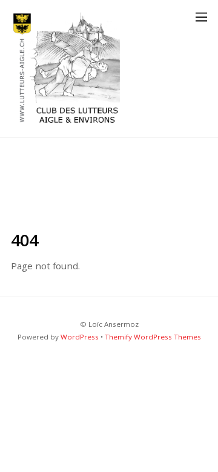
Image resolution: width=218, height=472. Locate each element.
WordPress (80, 336)
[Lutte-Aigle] (65, 122)
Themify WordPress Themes (153, 336)
